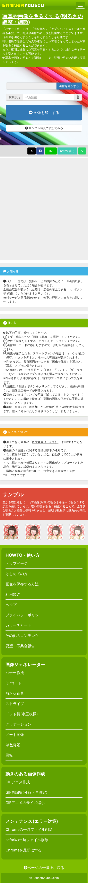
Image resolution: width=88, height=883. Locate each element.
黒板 (9, 755)
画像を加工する (46, 112)
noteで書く (67, 151)
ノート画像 (15, 734)
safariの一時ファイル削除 (27, 840)
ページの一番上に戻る (45, 867)
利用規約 (13, 594)
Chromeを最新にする (24, 850)
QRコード (14, 683)
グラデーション (18, 724)
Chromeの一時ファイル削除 (29, 829)
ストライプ (15, 703)
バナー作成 (15, 673)
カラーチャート (18, 625)
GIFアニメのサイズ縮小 (25, 802)
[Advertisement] (44, 208)
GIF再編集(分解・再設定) (26, 792)
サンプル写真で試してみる (45, 128)
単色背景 (13, 745)
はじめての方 (17, 574)
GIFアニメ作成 (18, 782)
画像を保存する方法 (22, 584)
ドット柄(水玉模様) (22, 714)
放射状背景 (15, 693)
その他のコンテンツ (22, 635)
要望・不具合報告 (20, 646)
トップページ (17, 563)
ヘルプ (11, 604)
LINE (51, 151)
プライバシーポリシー (24, 615)
